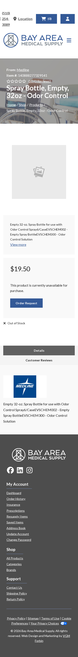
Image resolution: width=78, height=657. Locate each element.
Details (39, 350)
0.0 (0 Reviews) (39, 81)
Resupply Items (17, 516)
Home (11, 105)
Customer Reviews (39, 360)
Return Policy (15, 599)
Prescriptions (15, 510)
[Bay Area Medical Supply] (33, 40)
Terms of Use (50, 618)
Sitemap (33, 618)
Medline (23, 70)
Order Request (26, 303)
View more (18, 244)
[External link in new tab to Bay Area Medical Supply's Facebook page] (10, 470)
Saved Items (14, 522)
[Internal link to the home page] (39, 454)
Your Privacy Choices (45, 623)
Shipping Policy (16, 593)
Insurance (13, 504)
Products (36, 105)
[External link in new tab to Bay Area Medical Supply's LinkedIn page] (20, 470)
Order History (15, 499)
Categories (14, 564)
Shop (22, 105)
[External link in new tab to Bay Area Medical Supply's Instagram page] (29, 470)
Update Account (17, 534)
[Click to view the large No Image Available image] (39, 172)
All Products (14, 558)
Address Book (16, 528)
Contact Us (14, 587)
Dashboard (13, 493)
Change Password (18, 540)
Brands (11, 570)
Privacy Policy (16, 618)
